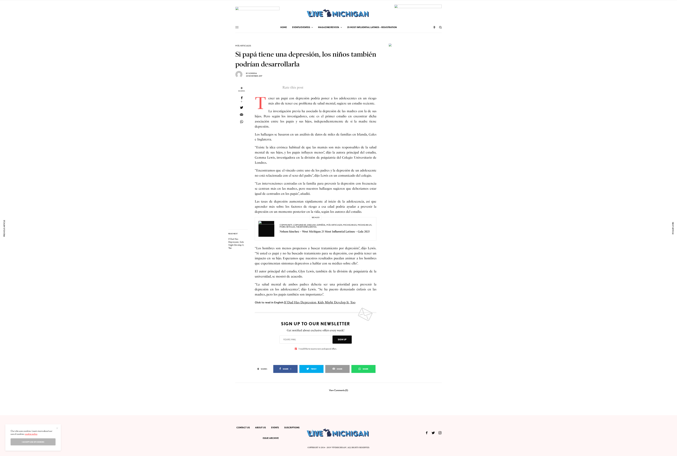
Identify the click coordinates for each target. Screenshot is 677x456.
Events (275, 427)
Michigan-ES (350, 225)
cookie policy (31, 434)
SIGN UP (342, 339)
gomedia (252, 73)
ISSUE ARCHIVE (271, 438)
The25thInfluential (306, 227)
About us (260, 427)
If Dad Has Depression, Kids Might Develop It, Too (319, 302)
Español (321, 225)
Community (286, 225)
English (311, 225)
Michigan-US (365, 225)
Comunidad (299, 225)
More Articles (287, 227)
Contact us (243, 427)
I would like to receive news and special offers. (318, 349)
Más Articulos (243, 46)
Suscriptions (292, 427)
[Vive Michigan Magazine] (338, 13)
